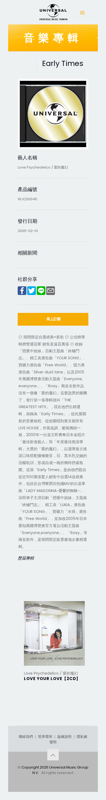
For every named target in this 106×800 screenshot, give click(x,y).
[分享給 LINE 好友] (41, 293)
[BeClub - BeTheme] (53, 13)
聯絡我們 (26, 736)
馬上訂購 (53, 319)
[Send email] (50, 293)
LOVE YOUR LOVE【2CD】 (52, 678)
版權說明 (64, 736)
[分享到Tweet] (31, 293)
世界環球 (45, 736)
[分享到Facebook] (22, 293)
